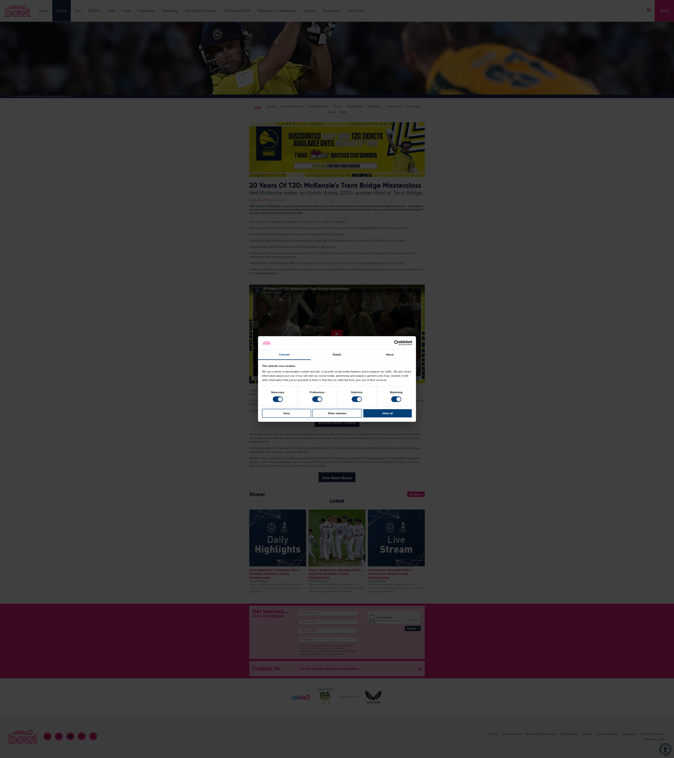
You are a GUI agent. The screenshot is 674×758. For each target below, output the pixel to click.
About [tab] (390, 354)
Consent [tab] (284, 354)
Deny (286, 413)
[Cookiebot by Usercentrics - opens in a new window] (396, 342)
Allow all (387, 413)
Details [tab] (337, 354)
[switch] (317, 399)
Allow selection (337, 413)
